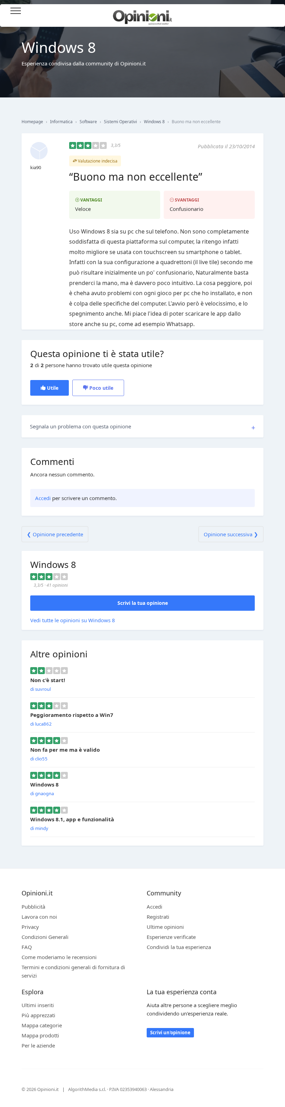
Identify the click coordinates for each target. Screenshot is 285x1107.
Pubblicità (33, 906)
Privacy (30, 926)
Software (88, 122)
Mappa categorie (42, 1025)
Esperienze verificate (171, 936)
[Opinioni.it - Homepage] (142, 14)
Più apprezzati (38, 1015)
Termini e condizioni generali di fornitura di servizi (73, 971)
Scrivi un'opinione (170, 1032)
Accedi (271, 11)
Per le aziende (38, 1045)
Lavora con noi (39, 916)
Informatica (61, 122)
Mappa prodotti (40, 1035)
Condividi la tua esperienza (179, 946)
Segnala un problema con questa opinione (80, 426)
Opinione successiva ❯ (231, 534)
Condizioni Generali (45, 936)
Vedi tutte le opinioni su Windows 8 (72, 620)
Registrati (158, 916)
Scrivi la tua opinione (142, 603)
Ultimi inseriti (38, 1005)
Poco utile (100, 388)
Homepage (32, 122)
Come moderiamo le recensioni (59, 957)
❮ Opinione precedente (55, 534)
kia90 (35, 167)
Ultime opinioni (165, 926)
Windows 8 (154, 122)
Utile (52, 388)
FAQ (27, 946)
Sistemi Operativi (120, 122)
